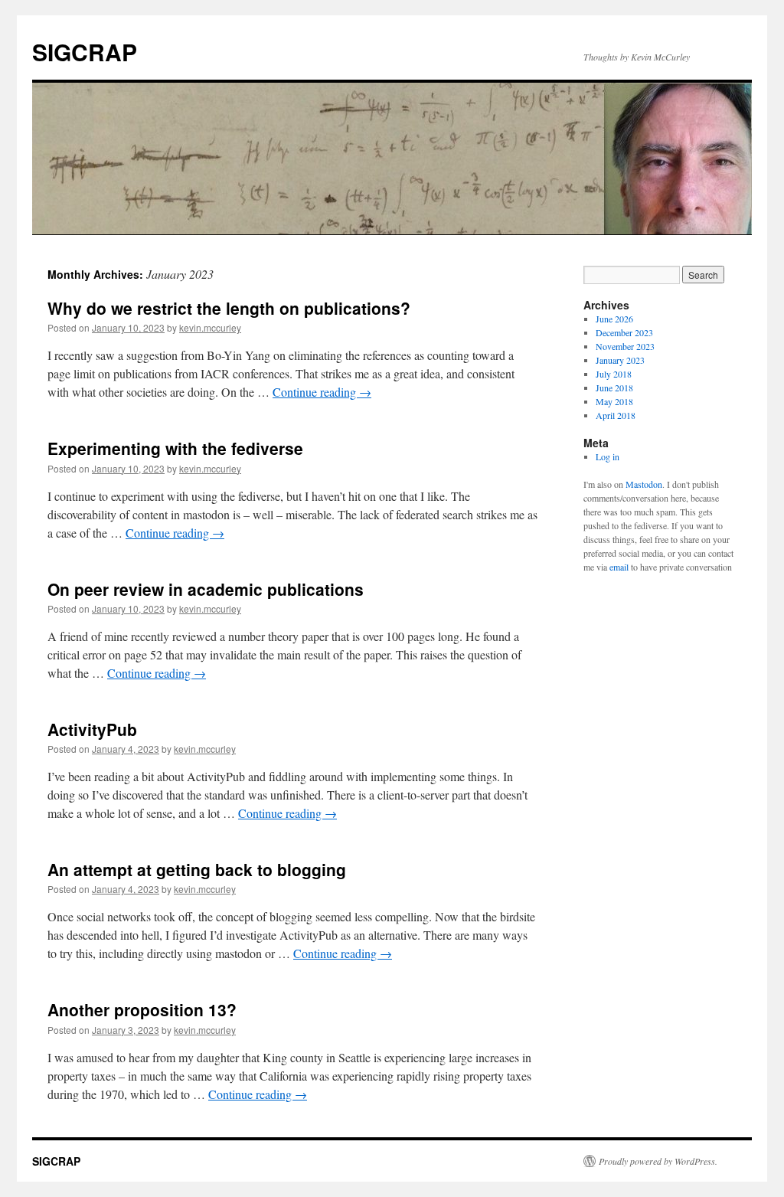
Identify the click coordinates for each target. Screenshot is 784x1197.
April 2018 (615, 415)
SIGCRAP (84, 51)
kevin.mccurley (210, 327)
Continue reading (322, 392)
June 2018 (614, 387)
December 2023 (624, 332)
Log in (607, 456)
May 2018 (614, 401)
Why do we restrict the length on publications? (228, 307)
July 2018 (614, 374)
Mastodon (644, 484)
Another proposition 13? (142, 1009)
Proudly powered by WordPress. (658, 1161)
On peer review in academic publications (205, 588)
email (619, 567)
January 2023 (620, 360)
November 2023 (625, 346)
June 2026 (614, 318)
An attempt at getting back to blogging (196, 869)
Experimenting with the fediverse (175, 448)
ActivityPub (92, 729)
